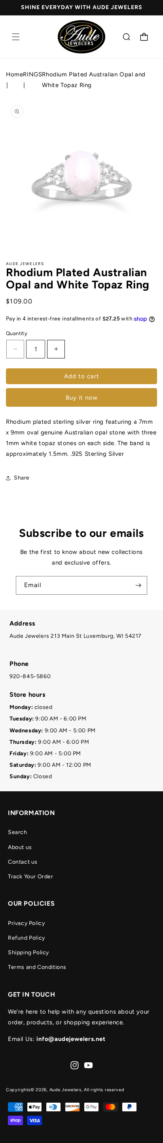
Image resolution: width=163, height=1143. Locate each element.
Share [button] (22, 477)
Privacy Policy (26, 923)
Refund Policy (26, 937)
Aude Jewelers (65, 1089)
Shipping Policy (28, 952)
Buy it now (82, 397)
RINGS (32, 74)
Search (17, 832)
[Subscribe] (138, 585)
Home (14, 74)
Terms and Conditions (37, 967)
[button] (16, 36)
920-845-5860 (30, 676)
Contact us (23, 862)
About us (20, 847)
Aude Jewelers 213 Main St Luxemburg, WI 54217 (75, 636)
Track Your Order (30, 876)
